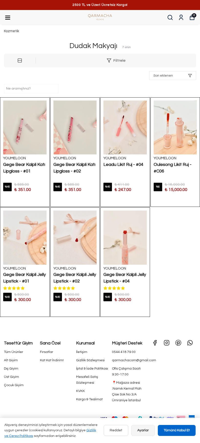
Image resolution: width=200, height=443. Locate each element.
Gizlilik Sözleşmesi (90, 360)
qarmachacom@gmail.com (134, 360)
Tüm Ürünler (13, 352)
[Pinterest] (178, 343)
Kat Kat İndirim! (52, 360)
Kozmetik (11, 31)
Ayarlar (143, 430)
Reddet (116, 430)
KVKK (80, 391)
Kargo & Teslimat (89, 399)
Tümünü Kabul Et (177, 430)
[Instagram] (167, 343)
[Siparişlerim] (181, 17)
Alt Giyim (11, 360)
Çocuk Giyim (14, 385)
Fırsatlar (46, 352)
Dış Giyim (11, 368)
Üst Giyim (11, 377)
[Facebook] (155, 343)
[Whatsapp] (190, 343)
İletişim (81, 352)
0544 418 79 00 (124, 352)
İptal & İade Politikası (92, 368)
